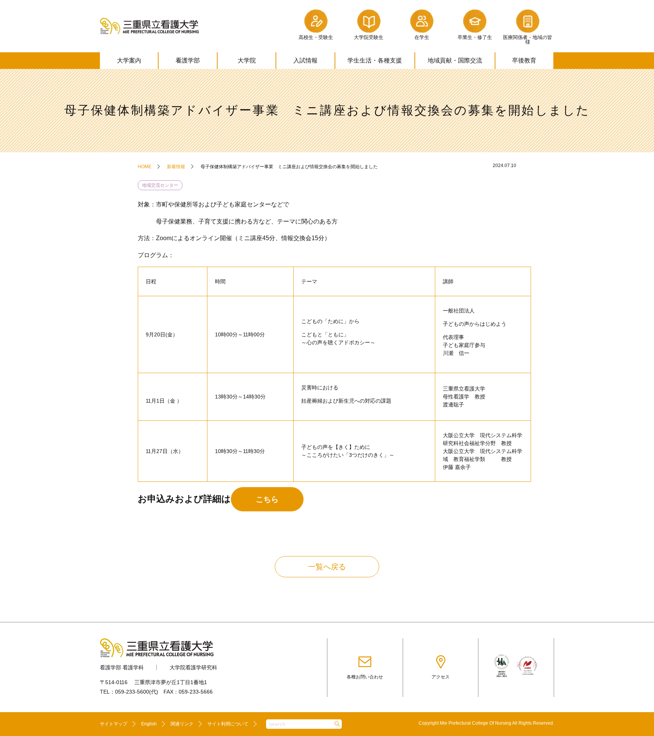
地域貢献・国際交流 (455, 60)
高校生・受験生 (316, 37)
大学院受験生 (368, 37)
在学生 (421, 37)
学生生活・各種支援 (374, 60)
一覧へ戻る (327, 567)
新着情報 (176, 166)
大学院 (247, 60)
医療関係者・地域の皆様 (527, 40)
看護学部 (188, 60)
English (149, 724)
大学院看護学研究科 (193, 667)
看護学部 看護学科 (122, 667)
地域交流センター (160, 185)
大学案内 (129, 60)
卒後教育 (524, 60)
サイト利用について (227, 724)
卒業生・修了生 (475, 37)
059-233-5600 (132, 692)
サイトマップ (113, 724)
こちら (267, 499)
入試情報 (305, 60)
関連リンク (182, 724)
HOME (144, 166)
